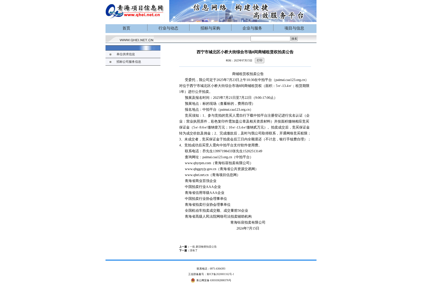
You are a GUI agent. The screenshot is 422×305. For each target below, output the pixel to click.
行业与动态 (168, 28)
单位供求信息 (125, 54)
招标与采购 (210, 28)
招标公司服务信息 (128, 61)
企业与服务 (252, 28)
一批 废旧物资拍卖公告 (203, 246)
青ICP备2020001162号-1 (220, 274)
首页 (126, 28)
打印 (259, 60)
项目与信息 (294, 28)
